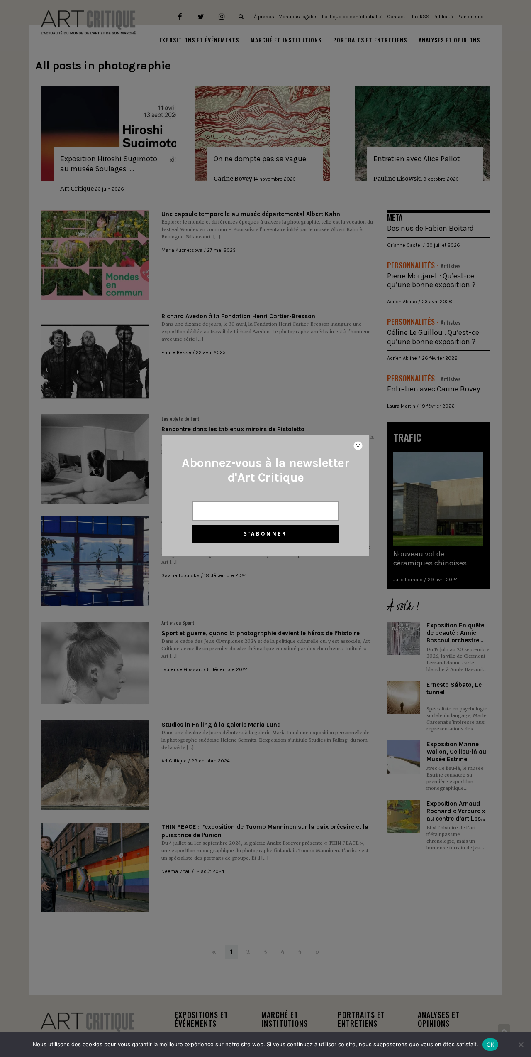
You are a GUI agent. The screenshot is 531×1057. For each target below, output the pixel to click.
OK (490, 1044)
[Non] (520, 1044)
